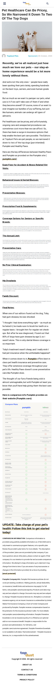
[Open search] (47, 3)
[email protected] (9, 573)
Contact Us (27, 670)
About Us (27, 665)
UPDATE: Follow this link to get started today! (26, 528)
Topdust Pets (12, 56)
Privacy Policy (27, 680)
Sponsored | (33, 56)
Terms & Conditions (27, 675)
